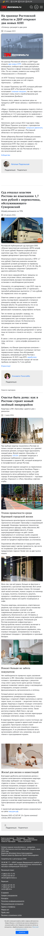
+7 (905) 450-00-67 (8, 876)
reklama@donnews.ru (9, 878)
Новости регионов (24, 841)
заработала (32, 357)
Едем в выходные (7, 838)
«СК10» (15, 455)
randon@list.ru (6, 889)
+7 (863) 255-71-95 (8, 874)
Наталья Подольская (20, 164)
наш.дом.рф (13, 811)
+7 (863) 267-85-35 (8, 885)
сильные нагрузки (19, 91)
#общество (5, 155)
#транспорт (6, 366)
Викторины (17, 840)
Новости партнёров (8, 841)
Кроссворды (5, 840)
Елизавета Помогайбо (21, 376)
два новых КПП (14, 64)
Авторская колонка (30, 840)
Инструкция (21, 838)
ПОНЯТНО (22, 932)
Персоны (31, 838)
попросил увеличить (34, 128)
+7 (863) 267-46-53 (8, 887)
